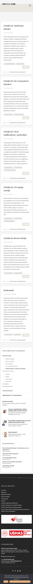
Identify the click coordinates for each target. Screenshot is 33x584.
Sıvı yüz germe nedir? (7, 401)
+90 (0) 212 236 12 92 (8, 559)
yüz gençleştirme (19, 114)
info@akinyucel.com (10, 562)
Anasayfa (3, 490)
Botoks (8, 374)
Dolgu (7, 376)
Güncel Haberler (5, 496)
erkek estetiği (20, 63)
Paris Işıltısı (9, 379)
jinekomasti (18, 334)
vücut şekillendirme (10, 170)
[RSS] (20, 571)
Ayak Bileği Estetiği (8, 466)
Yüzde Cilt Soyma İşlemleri (10, 453)
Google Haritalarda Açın (8, 556)
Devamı (26, 67)
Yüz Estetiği (9, 364)
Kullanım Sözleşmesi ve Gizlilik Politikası (11, 505)
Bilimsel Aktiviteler (6, 494)
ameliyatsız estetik (10, 63)
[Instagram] (13, 571)
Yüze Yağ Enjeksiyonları (9, 457)
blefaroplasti (9, 218)
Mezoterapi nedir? (12, 432)
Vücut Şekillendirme (12, 366)
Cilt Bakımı (5, 384)
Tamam (6, 581)
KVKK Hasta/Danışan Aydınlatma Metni (11, 507)
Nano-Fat (8, 381)
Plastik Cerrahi (6, 355)
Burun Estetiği (10, 361)
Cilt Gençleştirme (7, 386)
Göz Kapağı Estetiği (10, 221)
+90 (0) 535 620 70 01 (16, 561)
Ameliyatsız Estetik (8, 371)
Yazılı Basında (4, 498)
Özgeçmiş (3, 492)
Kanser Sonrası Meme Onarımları (12, 462)
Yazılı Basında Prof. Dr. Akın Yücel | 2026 (12, 395)
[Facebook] (15, 571)
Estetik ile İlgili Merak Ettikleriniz (9, 503)
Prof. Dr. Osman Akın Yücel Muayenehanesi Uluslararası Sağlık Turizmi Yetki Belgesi (15, 510)
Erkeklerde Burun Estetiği (15, 238)
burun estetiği (9, 273)
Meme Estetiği (10, 359)
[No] (31, 579)
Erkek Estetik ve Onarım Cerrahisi (18, 72)
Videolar (3, 501)
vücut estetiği (18, 167)
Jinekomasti (9, 290)
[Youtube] (17, 571)
